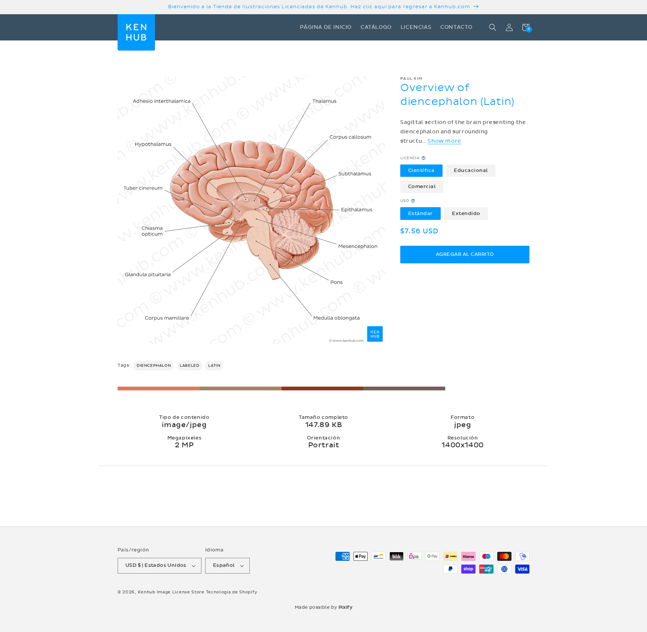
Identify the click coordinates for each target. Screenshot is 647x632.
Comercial (422, 186)
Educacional (471, 170)
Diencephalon (154, 365)
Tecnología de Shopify (232, 592)
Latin (214, 365)
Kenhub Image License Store (171, 592)
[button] (493, 27)
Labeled (189, 365)
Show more (444, 141)
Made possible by (324, 607)
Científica (421, 170)
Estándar (420, 213)
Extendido (466, 213)
